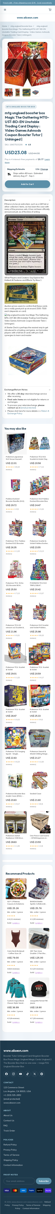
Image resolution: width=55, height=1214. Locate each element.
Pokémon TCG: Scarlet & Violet (39, 668)
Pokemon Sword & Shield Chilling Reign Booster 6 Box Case (38, 752)
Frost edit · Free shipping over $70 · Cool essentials (27, 3)
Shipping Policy (11, 1160)
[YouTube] (20, 1074)
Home (4, 26)
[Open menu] (5, 9)
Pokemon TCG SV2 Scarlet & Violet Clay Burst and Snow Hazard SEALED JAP (38, 458)
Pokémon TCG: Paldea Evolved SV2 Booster (15, 542)
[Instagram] (13, 1074)
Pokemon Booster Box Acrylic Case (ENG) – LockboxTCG (15, 794)
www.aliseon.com (27, 17)
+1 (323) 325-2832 (12, 1095)
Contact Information (13, 1165)
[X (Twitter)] (35, 1074)
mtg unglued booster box (21, 26)
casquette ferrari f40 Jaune (39, 1002)
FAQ (5, 1125)
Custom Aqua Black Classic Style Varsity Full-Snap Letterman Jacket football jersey (16, 1002)
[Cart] (50, 9)
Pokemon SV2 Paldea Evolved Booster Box (39, 500)
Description (10, 200)
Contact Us (9, 1120)
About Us (8, 1115)
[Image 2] (17, 92)
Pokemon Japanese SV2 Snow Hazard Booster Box (14, 458)
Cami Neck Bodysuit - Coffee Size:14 (15, 952)
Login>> (16, 923)
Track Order (9, 1130)
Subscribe (44, 1181)
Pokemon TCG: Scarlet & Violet (15, 668)
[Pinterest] (42, 1074)
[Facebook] (6, 1074)
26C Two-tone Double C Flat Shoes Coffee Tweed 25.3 (39, 952)
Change (44, 169)
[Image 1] (9, 92)
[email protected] (28, 408)
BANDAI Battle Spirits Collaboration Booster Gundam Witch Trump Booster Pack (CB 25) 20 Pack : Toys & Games (39, 902)
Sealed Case (35, 793)
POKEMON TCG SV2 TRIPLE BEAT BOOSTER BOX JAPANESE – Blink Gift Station (39, 584)
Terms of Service (11, 1155)
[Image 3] (26, 92)
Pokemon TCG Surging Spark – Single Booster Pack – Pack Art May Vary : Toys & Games (15, 752)
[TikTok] (28, 1074)
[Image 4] (35, 92)
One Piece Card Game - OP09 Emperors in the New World (39, 837)
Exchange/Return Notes (16, 389)
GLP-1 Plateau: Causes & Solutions (15, 902)
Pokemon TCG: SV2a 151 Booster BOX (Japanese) (14, 584)
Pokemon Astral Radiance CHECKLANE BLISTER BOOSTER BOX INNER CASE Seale (15, 837)
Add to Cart (27, 184)
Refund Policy (10, 1144)
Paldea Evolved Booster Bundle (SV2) (15, 500)
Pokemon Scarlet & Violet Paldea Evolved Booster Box (39, 542)
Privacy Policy (10, 1149)
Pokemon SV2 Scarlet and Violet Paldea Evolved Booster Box (39, 626)
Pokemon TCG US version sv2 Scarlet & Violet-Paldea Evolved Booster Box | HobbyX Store (15, 626)
